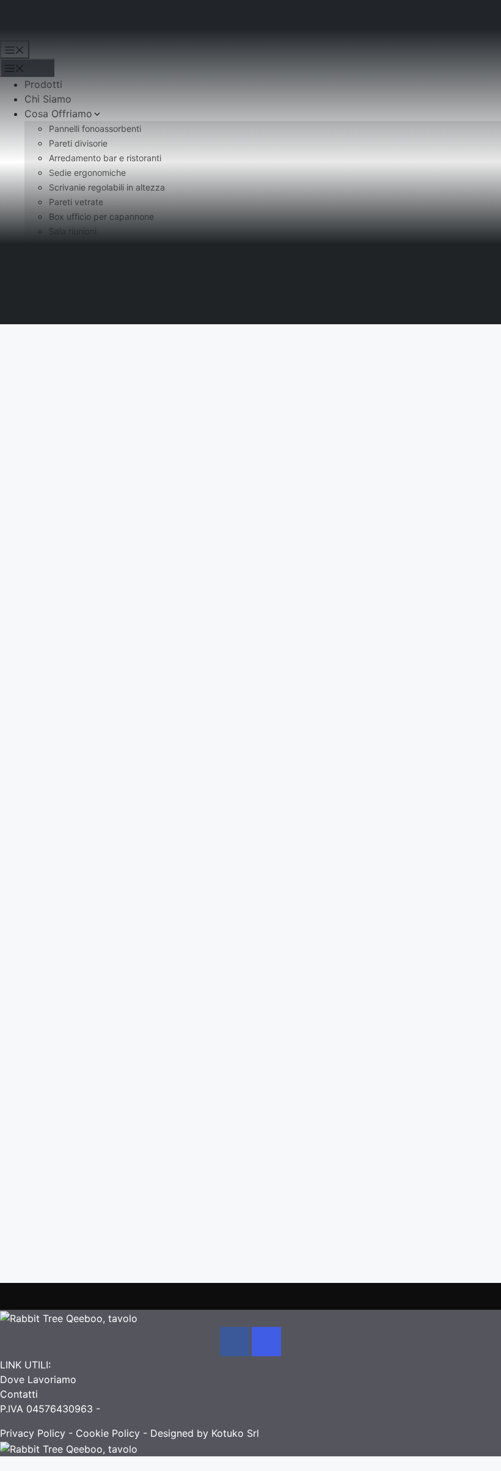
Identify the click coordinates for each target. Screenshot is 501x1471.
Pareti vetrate (76, 202)
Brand (37, 245)
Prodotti (43, 84)
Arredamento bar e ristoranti (105, 158)
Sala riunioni (73, 231)
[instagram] (266, 1341)
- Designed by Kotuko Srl (199, 1433)
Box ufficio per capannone (101, 216)
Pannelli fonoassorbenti (95, 128)
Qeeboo (82, 404)
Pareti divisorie (78, 143)
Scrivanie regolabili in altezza (107, 187)
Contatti (43, 275)
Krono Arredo (31, 23)
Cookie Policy (108, 1433)
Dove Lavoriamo (38, 1379)
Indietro (69, 360)
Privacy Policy (32, 1433)
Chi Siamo (47, 99)
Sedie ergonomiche (87, 172)
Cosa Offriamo (58, 113)
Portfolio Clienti (61, 260)
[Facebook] (234, 1341)
